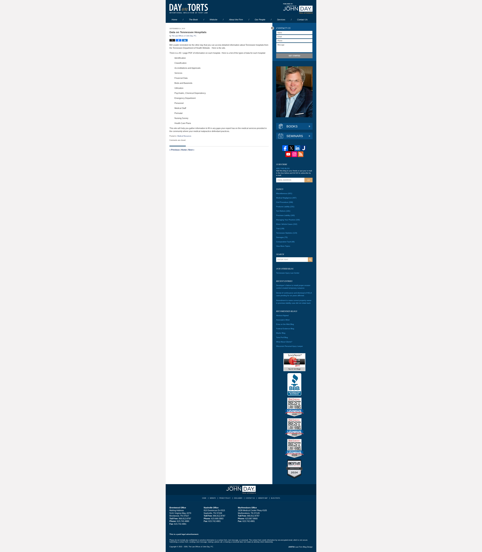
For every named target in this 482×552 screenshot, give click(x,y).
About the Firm (236, 19)
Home (174, 19)
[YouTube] (288, 154)
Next (191, 150)
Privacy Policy (224, 498)
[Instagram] (294, 154)
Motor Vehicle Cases (286, 224)
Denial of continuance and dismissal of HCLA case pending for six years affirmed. (294, 294)
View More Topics (283, 246)
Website (213, 19)
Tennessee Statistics (286, 233)
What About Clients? (284, 342)
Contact (302, 19)
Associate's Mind (282, 320)
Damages (282, 237)
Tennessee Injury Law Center (287, 273)
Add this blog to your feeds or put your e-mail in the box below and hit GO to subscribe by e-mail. (294, 173)
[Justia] (303, 148)
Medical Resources (184, 136)
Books (292, 126)
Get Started (294, 56)
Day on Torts (188, 8)
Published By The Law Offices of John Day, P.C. (298, 8)
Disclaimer (238, 498)
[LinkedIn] (297, 148)
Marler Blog (280, 333)
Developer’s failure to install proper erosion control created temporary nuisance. (293, 286)
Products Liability (285, 207)
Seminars (294, 136)
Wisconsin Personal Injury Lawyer (289, 346)
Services (281, 19)
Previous (174, 150)
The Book (193, 19)
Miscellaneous (284, 193)
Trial (280, 229)
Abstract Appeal (282, 315)
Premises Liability (285, 215)
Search (310, 259)
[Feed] (300, 154)
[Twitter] (291, 148)
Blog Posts (275, 498)
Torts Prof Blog (282, 337)
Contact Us (250, 498)
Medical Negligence (286, 198)
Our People (260, 19)
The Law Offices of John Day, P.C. (201, 547)
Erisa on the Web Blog (285, 324)
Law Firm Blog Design (300, 547)
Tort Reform (283, 211)
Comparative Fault (285, 242)
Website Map (262, 498)
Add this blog (283, 168)
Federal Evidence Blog (285, 329)
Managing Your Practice (288, 220)
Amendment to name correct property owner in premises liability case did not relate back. (293, 301)
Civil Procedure (284, 202)
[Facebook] (285, 148)
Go (308, 180)
